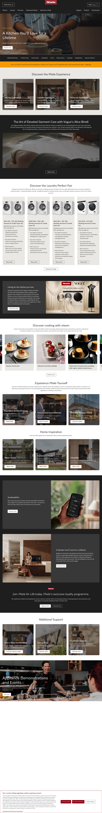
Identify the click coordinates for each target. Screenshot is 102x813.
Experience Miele (45, 10)
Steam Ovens (60, 58)
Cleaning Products (32, 10)
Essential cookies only (78, 801)
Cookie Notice (19, 811)
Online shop (7, 4)
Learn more (7, 694)
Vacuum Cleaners (90, 58)
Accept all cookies (66, 801)
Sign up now (45, 606)
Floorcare (20, 10)
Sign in (91, 4)
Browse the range (51, 269)
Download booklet (13, 308)
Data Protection (12, 811)
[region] (51, 802)
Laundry (12, 10)
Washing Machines (12, 58)
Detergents (44, 58)
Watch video (51, 172)
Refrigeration (78, 58)
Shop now (88, 64)
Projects (86, 10)
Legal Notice (5, 811)
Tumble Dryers (25, 58)
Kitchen (5, 10)
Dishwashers (35, 58)
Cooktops (70, 58)
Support (78, 10)
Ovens (52, 58)
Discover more (7, 47)
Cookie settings (90, 801)
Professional (95, 10)
